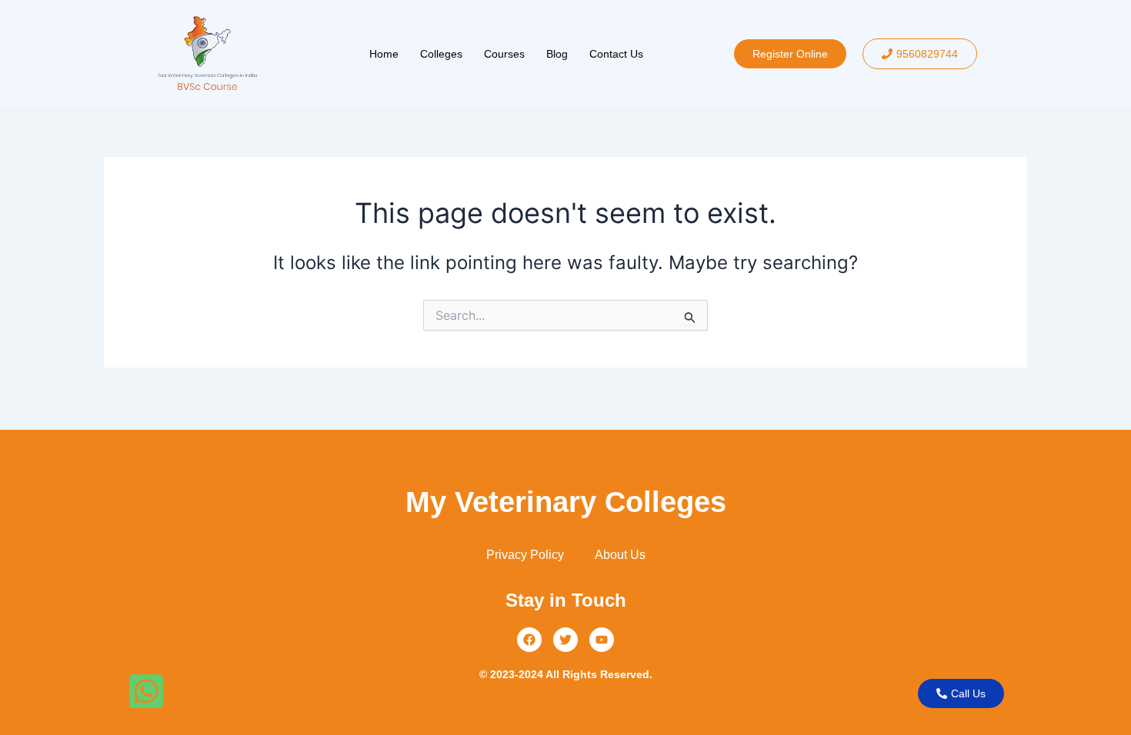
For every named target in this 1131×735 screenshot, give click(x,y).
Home (384, 54)
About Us (620, 554)
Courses (504, 54)
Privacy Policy (525, 554)
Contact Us (616, 54)
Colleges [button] (441, 54)
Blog (557, 54)
